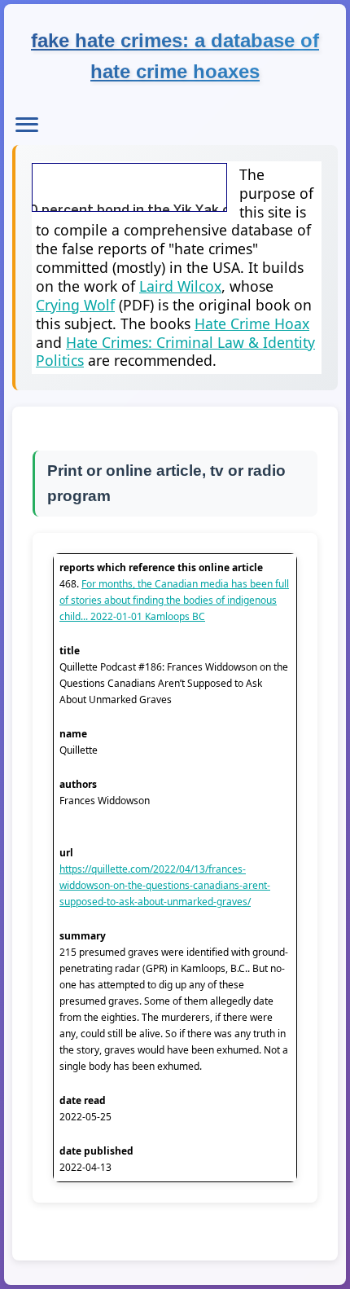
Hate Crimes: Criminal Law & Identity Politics (175, 351)
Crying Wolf (75, 305)
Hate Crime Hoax (252, 323)
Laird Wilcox (180, 286)
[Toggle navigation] (27, 124)
